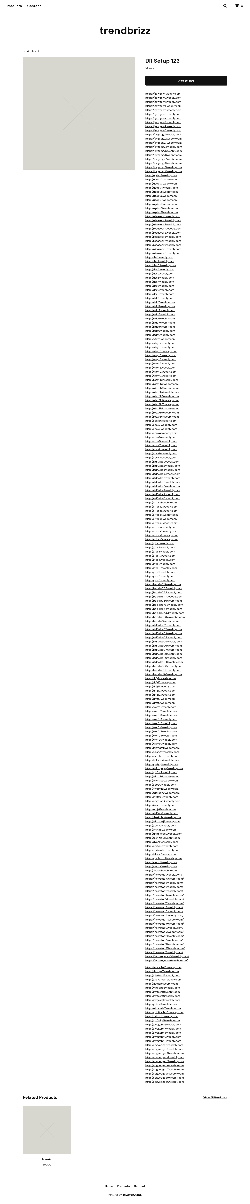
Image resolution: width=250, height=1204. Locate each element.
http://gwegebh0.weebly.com (163, 1041)
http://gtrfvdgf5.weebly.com (162, 1020)
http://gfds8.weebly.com (160, 572)
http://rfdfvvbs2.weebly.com (162, 465)
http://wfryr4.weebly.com (161, 351)
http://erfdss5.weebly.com (161, 519)
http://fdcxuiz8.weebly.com (162, 776)
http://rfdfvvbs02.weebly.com (163, 629)
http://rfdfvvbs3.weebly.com (162, 470)
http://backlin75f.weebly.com (163, 670)
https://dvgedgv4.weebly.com (163, 147)
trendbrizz (125, 30)
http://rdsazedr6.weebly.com (163, 237)
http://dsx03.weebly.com (160, 265)
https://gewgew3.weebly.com (163, 102)
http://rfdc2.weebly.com (160, 302)
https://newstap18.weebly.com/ (164, 944)
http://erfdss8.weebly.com (161, 531)
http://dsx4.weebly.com (159, 269)
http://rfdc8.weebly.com (160, 326)
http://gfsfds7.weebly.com (161, 772)
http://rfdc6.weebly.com (160, 318)
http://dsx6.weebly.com (159, 277)
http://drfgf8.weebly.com (160, 694)
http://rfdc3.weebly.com (160, 306)
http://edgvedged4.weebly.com (164, 1057)
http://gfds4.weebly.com (160, 555)
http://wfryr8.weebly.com (160, 367)
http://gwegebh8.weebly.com (163, 1032)
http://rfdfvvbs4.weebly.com (162, 474)
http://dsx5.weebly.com (159, 273)
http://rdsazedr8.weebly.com (163, 245)
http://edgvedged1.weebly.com (164, 1045)
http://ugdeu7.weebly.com (161, 200)
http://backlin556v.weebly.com (164, 666)
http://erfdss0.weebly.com (161, 539)
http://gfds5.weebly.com (160, 560)
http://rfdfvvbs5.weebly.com (162, 478)
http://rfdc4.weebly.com (160, 310)
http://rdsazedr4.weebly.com (163, 228)
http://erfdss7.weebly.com (161, 527)
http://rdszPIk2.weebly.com (162, 384)
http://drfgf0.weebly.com (160, 703)
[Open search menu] (225, 6)
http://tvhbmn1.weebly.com (162, 789)
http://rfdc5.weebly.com (160, 314)
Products (14, 6)
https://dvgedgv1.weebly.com (163, 134)
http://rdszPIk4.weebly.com (162, 392)
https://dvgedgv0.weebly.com (163, 171)
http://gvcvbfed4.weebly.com (163, 979)
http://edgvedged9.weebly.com (164, 1077)
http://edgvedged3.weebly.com (164, 1053)
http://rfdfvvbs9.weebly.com (162, 494)
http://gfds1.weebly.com (159, 543)
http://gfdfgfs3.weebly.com (161, 797)
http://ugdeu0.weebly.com (161, 212)
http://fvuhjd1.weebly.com (161, 829)
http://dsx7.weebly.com (159, 281)
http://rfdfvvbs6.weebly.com (162, 482)
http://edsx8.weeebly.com (161, 449)
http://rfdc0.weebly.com (160, 335)
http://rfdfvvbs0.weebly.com (162, 498)
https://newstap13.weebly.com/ (164, 932)
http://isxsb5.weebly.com (160, 805)
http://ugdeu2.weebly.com (161, 179)
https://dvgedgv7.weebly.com (163, 159)
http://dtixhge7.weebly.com (162, 971)
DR (38, 51)
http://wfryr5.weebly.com (160, 355)
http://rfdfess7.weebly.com (161, 813)
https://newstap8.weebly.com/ (164, 887)
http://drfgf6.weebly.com (160, 686)
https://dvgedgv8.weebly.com (163, 163)
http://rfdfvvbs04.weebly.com (163, 637)
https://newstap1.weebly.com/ (163, 874)
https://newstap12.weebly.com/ (164, 903)
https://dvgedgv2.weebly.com (163, 138)
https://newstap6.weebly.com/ (164, 883)
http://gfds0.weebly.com (160, 580)
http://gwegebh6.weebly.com (163, 1024)
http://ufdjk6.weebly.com (160, 809)
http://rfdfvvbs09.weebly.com (163, 658)
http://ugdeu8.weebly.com (161, 204)
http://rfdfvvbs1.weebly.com (162, 461)
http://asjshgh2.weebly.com (162, 752)
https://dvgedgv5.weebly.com (163, 151)
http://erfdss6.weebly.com (161, 523)
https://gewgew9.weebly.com (163, 126)
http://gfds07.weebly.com (161, 568)
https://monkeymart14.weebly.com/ (167, 956)
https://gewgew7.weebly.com (163, 118)
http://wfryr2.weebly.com (160, 343)
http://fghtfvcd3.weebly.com (162, 975)
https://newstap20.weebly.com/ (165, 948)
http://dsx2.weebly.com (159, 261)
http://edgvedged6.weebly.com (164, 1065)
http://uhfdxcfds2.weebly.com (163, 833)
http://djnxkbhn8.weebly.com (163, 817)
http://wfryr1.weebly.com (160, 339)
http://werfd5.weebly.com (161, 723)
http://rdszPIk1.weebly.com (161, 380)
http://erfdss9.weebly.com (161, 535)
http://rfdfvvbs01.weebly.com (163, 625)
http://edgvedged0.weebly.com (164, 1082)
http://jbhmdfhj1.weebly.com (162, 748)
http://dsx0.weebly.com (159, 294)
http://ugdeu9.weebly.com (161, 208)
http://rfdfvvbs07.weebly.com (163, 649)
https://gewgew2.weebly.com (163, 97)
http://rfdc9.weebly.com (160, 331)
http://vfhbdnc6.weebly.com (162, 988)
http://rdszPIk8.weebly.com (162, 408)
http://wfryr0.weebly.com (160, 376)
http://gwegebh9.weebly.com (163, 1037)
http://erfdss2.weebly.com (161, 506)
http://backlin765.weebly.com (163, 588)
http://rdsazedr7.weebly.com (163, 241)
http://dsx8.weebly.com (159, 286)
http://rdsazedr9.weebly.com (163, 249)
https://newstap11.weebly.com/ (164, 952)
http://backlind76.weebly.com (163, 674)
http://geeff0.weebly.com (160, 825)
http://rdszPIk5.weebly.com (162, 396)
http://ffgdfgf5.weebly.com (161, 983)
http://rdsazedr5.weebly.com (163, 232)
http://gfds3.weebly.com (160, 551)
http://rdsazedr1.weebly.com (162, 216)
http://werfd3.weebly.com (161, 715)
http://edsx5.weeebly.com (161, 437)
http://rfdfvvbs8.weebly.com (162, 490)
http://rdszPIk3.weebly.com (162, 388)
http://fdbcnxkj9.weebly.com (162, 821)
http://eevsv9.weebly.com (161, 862)
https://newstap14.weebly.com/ (164, 899)
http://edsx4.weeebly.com (161, 433)
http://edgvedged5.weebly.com (164, 1061)
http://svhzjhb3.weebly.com (162, 756)
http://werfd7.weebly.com (161, 731)
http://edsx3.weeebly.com (161, 429)
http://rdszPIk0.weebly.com (162, 416)
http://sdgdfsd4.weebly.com (162, 801)
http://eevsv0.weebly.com (161, 866)
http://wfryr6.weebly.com (160, 359)
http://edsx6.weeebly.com (161, 441)
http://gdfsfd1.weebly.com (161, 1004)
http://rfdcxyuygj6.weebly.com (164, 768)
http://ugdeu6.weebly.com (161, 196)
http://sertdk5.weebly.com (161, 846)
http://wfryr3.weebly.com (160, 347)
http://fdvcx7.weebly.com (161, 854)
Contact (34, 6)
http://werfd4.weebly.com (161, 719)
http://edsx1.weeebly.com (160, 421)
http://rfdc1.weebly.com (159, 298)
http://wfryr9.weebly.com (160, 371)
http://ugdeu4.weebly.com (161, 187)
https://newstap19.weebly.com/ (164, 923)
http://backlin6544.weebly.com (164, 613)
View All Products (215, 1097)
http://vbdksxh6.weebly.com (162, 850)
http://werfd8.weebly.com (161, 735)
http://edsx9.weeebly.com (161, 453)
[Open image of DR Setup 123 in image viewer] (79, 113)
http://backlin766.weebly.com (163, 600)
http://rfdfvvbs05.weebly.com (163, 641)
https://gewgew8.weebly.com (163, 122)
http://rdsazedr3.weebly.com (163, 224)
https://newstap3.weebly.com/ (164, 907)
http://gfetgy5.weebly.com (161, 764)
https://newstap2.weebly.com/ (164, 891)
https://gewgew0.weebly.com (163, 130)
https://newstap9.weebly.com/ (164, 928)
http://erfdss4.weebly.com (161, 515)
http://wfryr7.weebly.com (160, 363)
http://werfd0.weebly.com (161, 744)
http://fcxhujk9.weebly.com (162, 780)
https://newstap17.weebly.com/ (164, 919)
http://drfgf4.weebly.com (160, 678)
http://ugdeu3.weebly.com (161, 183)
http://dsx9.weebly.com (159, 290)
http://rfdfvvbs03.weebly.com (163, 633)
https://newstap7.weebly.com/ (164, 940)
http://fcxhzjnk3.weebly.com (162, 838)
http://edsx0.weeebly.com (161, 457)
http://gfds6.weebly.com (160, 564)
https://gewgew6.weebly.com (163, 114)
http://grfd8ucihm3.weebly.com (164, 1012)
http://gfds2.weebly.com (160, 547)
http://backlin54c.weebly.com (163, 609)
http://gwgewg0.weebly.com (162, 1000)
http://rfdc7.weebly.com (160, 322)
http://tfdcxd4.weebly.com (161, 1016)
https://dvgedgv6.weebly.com (163, 155)
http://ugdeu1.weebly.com (161, 175)
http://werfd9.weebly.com (161, 739)
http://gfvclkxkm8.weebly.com (163, 858)
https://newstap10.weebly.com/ (164, 878)
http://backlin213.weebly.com (163, 584)
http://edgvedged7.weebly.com (164, 1069)
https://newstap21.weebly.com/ (164, 936)
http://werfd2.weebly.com (161, 711)
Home (109, 1186)
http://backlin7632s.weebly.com (165, 617)
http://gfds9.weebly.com (160, 576)
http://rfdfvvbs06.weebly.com (163, 645)
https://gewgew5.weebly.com (163, 110)
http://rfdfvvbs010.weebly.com (164, 662)
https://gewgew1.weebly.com (162, 93)
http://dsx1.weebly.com (159, 257)
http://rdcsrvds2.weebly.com (163, 1008)
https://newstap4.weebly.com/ (164, 915)
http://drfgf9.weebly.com (160, 699)
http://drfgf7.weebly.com (160, 690)
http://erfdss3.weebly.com (161, 510)
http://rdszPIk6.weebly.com (162, 400)
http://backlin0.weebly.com (162, 621)
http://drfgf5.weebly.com (160, 682)
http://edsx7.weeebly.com (161, 445)
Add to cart (186, 80)
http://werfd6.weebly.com (161, 727)
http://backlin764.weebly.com (163, 592)
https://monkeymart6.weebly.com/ (166, 960)
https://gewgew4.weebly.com (163, 106)
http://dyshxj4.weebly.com (161, 842)
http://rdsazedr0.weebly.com (163, 253)
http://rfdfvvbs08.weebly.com (163, 654)
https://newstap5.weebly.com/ (164, 911)
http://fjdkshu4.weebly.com (162, 760)
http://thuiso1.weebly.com (161, 870)
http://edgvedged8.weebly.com (164, 1073)
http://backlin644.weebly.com (163, 596)
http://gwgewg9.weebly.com (162, 996)
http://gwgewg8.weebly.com (162, 992)
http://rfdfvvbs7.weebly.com (162, 486)
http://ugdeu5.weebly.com (161, 192)
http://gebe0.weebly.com (160, 784)
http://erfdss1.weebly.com (161, 502)
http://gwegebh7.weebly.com (163, 1028)
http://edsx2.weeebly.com (161, 425)
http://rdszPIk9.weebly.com (162, 412)
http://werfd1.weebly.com (160, 707)
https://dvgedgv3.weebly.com (163, 142)
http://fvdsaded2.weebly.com (163, 967)
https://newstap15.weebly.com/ (164, 895)
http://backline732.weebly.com (164, 605)
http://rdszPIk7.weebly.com (162, 404)
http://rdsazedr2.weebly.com (163, 220)
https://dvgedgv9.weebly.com (163, 167)
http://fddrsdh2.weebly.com (162, 793)
